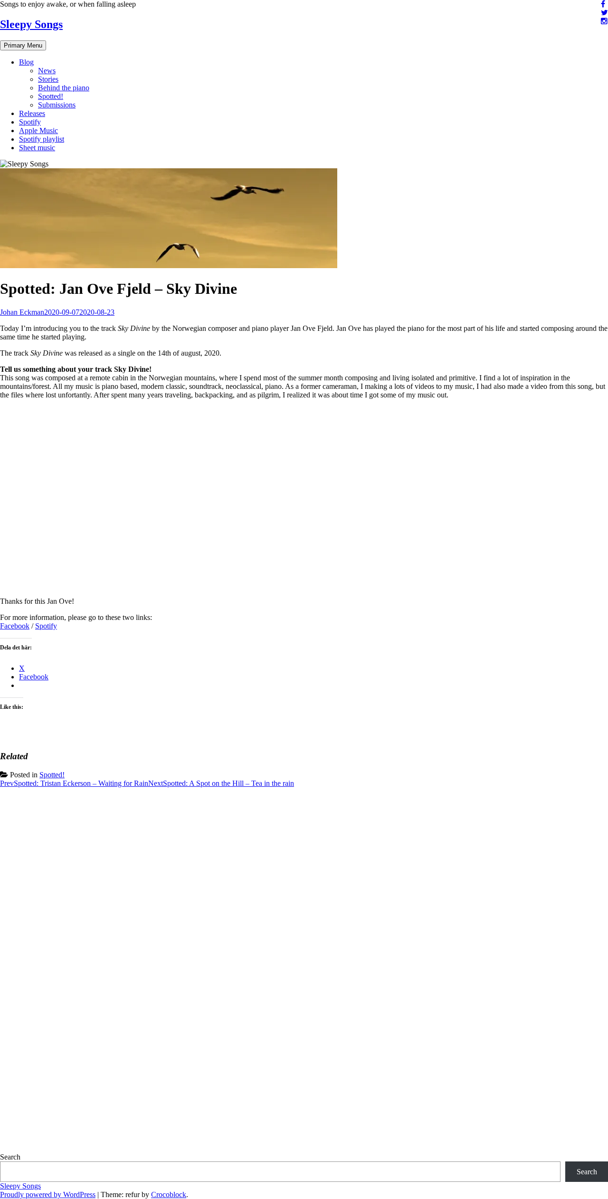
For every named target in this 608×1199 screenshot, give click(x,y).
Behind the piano (63, 88)
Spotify (30, 122)
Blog (26, 62)
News (47, 71)
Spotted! (50, 96)
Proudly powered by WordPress (47, 1194)
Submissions (57, 105)
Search (10, 1157)
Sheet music (37, 148)
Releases (32, 113)
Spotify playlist (41, 139)
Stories (48, 79)
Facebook (14, 626)
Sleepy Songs (31, 24)
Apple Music (38, 130)
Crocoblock (168, 1194)
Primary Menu (23, 45)
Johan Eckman (22, 312)
